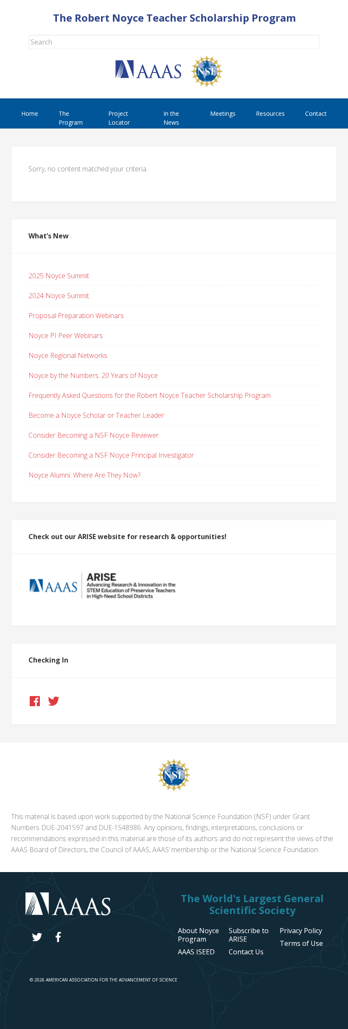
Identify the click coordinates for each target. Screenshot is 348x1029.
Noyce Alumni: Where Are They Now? (84, 475)
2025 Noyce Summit (58, 275)
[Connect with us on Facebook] (34, 701)
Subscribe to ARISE (249, 935)
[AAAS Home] (153, 76)
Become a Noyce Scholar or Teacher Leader (96, 415)
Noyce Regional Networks (67, 355)
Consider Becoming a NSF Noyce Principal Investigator (111, 455)
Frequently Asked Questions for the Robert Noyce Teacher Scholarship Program (149, 395)
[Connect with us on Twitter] (53, 701)
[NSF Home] (212, 84)
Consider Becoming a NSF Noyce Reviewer (93, 435)
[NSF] (174, 788)
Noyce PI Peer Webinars (65, 335)
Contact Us (246, 951)
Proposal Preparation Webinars (76, 315)
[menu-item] (301, 930)
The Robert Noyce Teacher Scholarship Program (174, 18)
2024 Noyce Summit (58, 295)
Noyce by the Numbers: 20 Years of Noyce (93, 375)
